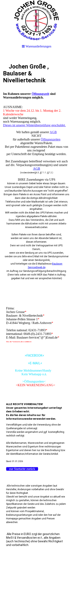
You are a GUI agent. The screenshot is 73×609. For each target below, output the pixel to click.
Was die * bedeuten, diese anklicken (18, 342)
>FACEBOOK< (25, 355)
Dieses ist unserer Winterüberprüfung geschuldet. (34, 125)
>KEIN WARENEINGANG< (30, 385)
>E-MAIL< (24, 363)
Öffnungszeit (40, 93)
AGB (53, 132)
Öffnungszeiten (50, 139)
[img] (36, 20)
